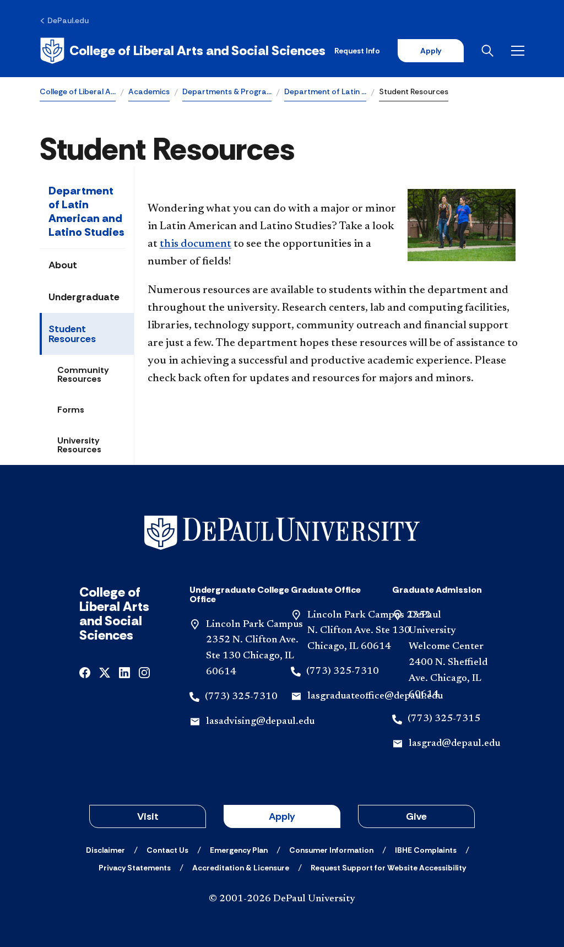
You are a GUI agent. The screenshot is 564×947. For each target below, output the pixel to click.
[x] (104, 672)
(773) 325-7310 (241, 697)
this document (195, 244)
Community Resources (83, 374)
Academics (149, 91)
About (62, 265)
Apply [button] (282, 816)
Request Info (357, 51)
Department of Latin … (325, 91)
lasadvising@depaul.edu (260, 722)
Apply (430, 51)
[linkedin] (124, 672)
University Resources (79, 445)
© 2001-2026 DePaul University (282, 899)
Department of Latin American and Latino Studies (86, 211)
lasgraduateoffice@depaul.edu (375, 696)
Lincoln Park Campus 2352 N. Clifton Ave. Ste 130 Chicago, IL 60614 (369, 631)
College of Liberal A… (78, 91)
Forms (70, 409)
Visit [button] (148, 816)
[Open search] (487, 51)
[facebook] (84, 672)
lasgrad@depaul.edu (454, 744)
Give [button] (416, 816)
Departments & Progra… (227, 91)
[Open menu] (517, 51)
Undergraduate (84, 297)
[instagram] (144, 672)
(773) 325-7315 (444, 719)
